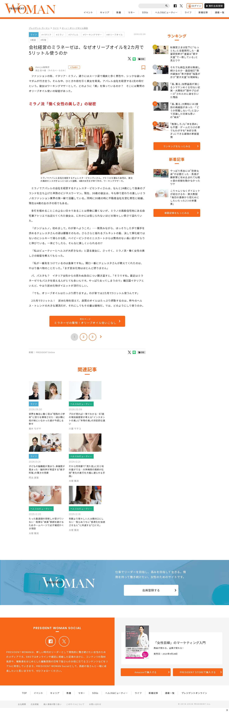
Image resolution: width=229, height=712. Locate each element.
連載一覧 (219, 12)
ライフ (188, 12)
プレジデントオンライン (194, 693)
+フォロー (74, 67)
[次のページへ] (101, 337)
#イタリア (46, 34)
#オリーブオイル (115, 34)
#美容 (33, 39)
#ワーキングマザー (92, 34)
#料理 (43, 39)
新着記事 (203, 12)
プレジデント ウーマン (39, 28)
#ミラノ (60, 34)
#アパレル (74, 34)
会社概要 (22, 704)
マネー (131, 12)
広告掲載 (35, 704)
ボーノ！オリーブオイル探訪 (75, 28)
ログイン (196, 5)
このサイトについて (75, 704)
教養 (118, 12)
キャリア (104, 12)
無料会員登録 (216, 5)
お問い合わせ (95, 704)
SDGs (145, 12)
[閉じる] (227, 710)
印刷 (142, 59)
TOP (24, 693)
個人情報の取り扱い (52, 704)
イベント (88, 12)
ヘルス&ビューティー (166, 12)
